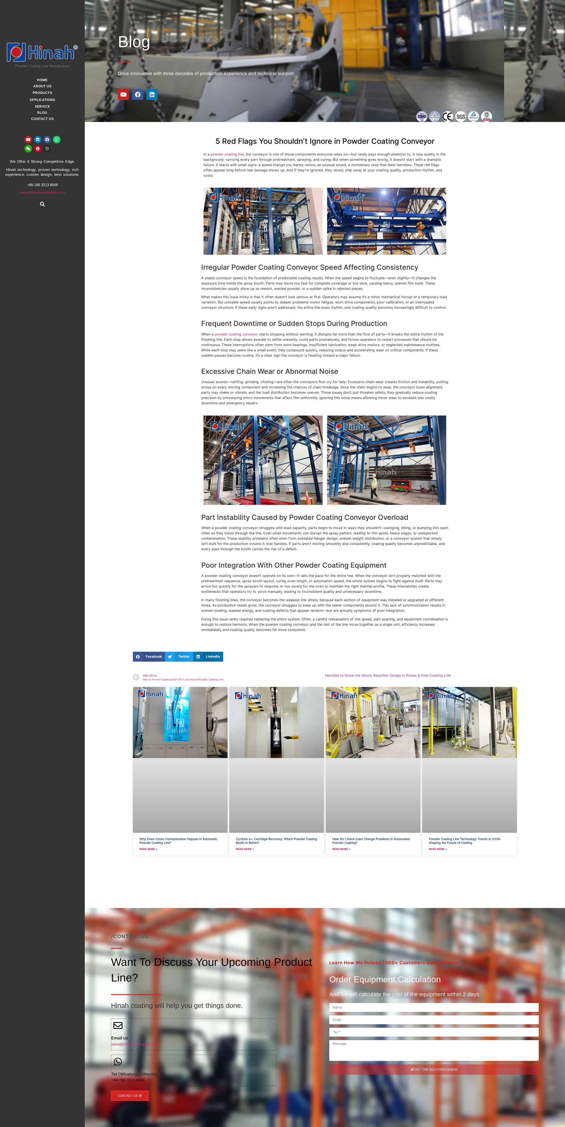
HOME (42, 80)
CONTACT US (42, 119)
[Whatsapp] (56, 139)
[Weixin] (28, 148)
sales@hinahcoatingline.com (42, 192)
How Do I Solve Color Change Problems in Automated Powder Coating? (371, 840)
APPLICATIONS (42, 100)
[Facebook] (47, 139)
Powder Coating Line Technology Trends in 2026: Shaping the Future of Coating (465, 840)
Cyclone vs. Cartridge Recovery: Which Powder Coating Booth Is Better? (276, 840)
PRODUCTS (42, 93)
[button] (42, 204)
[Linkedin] (37, 139)
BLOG (42, 112)
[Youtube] (28, 139)
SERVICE (42, 106)
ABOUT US (42, 86)
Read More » (148, 849)
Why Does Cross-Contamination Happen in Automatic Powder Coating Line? (178, 840)
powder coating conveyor (236, 334)
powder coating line (227, 154)
